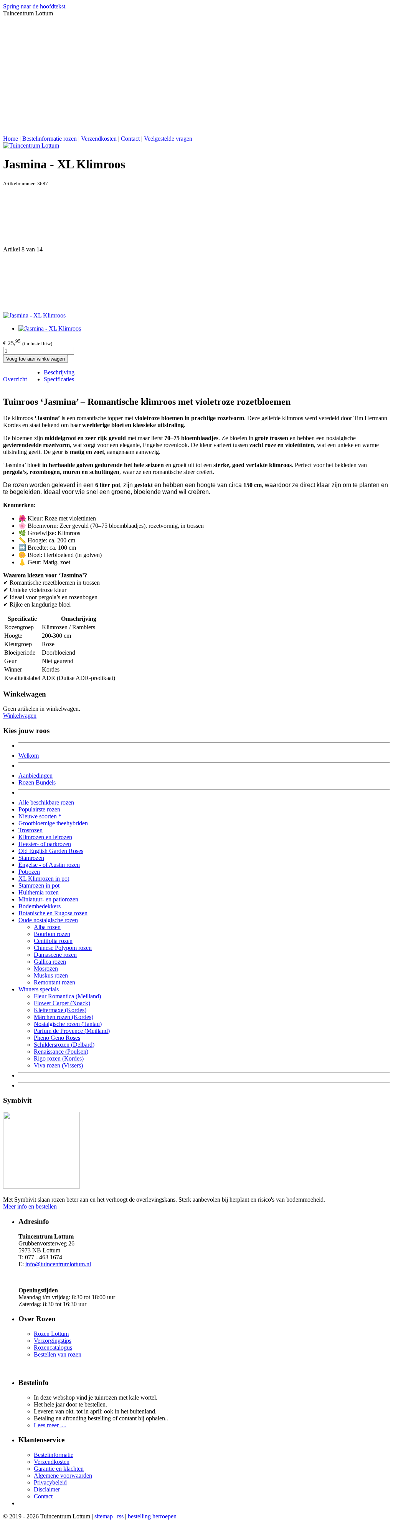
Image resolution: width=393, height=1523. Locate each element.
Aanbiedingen (35, 775)
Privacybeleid (50, 1482)
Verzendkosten (99, 138)
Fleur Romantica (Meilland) (67, 996)
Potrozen (29, 871)
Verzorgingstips (52, 1340)
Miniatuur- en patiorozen (48, 899)
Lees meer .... (50, 1425)
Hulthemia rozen (38, 892)
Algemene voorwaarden (63, 1475)
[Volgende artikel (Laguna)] (196, 282)
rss (120, 1516)
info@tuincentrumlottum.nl (58, 1264)
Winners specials (38, 989)
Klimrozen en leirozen (45, 837)
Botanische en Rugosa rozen (53, 913)
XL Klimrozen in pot (43, 878)
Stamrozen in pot (38, 885)
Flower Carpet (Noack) (62, 1003)
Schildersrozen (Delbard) (64, 1044)
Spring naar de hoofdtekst (34, 6)
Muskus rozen (51, 975)
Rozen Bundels (37, 782)
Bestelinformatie (53, 1455)
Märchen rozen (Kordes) (63, 1017)
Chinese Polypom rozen (63, 947)
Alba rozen (47, 927)
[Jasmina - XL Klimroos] (34, 315)
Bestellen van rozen (57, 1354)
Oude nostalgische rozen (48, 920)
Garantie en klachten (59, 1468)
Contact (130, 138)
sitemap (103, 1516)
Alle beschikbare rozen (46, 802)
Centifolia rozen (53, 941)
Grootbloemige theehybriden (53, 823)
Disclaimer (47, 1489)
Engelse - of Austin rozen (49, 864)
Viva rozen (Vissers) (58, 1065)
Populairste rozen (39, 809)
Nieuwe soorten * (39, 816)
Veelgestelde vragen (168, 138)
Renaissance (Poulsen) (61, 1051)
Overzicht (15, 379)
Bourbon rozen (52, 934)
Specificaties (59, 379)
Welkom (28, 755)
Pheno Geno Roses (57, 1037)
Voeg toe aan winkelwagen (35, 359)
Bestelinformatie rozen (49, 138)
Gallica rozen (50, 961)
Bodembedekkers (39, 906)
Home (10, 138)
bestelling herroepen (152, 1516)
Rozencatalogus (53, 1347)
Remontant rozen (54, 982)
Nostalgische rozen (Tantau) (68, 1024)
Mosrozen (46, 968)
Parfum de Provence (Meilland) (72, 1031)
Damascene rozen (55, 954)
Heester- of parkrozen (44, 844)
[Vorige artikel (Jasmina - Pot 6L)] (196, 216)
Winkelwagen (19, 715)
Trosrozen (30, 830)
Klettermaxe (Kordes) (60, 1010)
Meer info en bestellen (30, 1206)
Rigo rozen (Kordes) (59, 1058)
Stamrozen (31, 858)
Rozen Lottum (51, 1333)
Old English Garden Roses (50, 851)
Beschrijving (59, 372)
